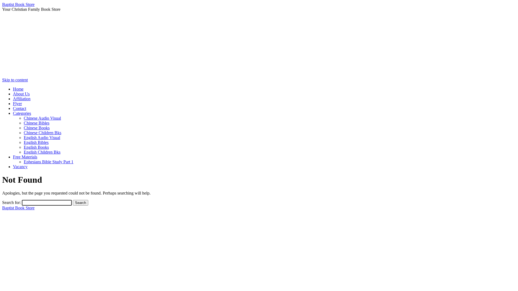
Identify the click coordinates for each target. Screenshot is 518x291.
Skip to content (15, 80)
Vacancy (20, 166)
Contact (19, 108)
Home (18, 89)
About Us (21, 94)
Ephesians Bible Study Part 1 (48, 162)
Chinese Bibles (36, 123)
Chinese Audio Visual (42, 118)
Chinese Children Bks (42, 132)
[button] (259, 64)
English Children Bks (42, 152)
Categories (22, 113)
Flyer (17, 103)
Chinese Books (37, 128)
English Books (36, 147)
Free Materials (25, 157)
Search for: (11, 202)
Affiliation (21, 98)
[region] (259, 45)
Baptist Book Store (18, 4)
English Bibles (36, 142)
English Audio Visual (42, 137)
